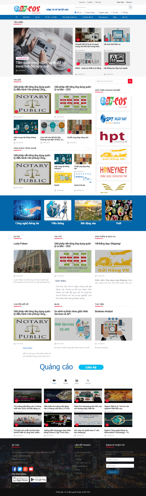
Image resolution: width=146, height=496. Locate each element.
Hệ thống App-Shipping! (107, 243)
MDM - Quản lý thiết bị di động (88, 68)
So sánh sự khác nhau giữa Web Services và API (71, 312)
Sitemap (98, 2)
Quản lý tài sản (79, 185)
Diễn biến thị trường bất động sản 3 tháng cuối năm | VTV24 (56, 407)
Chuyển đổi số (88, 17)
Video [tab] (54, 383)
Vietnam (82, 2)
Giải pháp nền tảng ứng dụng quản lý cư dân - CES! (72, 88)
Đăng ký (129, 2)
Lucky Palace (20, 243)
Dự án (37, 17)
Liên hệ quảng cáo (83, 452)
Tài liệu (125, 13)
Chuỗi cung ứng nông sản (77, 137)
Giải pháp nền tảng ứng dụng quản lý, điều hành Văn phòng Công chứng (32, 88)
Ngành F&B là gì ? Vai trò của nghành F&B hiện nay (116, 407)
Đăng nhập (120, 2)
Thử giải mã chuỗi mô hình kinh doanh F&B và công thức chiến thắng (27, 431)
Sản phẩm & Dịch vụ (69, 17)
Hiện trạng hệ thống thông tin (25, 138)
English (90, 2)
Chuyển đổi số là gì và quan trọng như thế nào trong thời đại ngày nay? (87, 45)
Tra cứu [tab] (88, 383)
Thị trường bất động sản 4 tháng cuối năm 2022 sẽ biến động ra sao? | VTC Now (27, 407)
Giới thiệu (26, 17)
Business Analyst (104, 311)
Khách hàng (90, 13)
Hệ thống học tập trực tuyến (116, 68)
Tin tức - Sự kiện (51, 17)
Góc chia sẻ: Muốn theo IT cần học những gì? (86, 431)
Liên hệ (124, 17)
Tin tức (115, 13)
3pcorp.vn (22, 459)
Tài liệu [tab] (65, 383)
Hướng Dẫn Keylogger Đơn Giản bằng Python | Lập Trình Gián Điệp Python (57, 431)
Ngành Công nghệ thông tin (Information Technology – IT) (116, 431)
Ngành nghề (103, 13)
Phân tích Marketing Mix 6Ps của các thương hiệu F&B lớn (88, 407)
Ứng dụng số (103, 17)
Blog (114, 17)
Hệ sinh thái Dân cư (112, 44)
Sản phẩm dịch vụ (83, 463)
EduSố (56, 185)
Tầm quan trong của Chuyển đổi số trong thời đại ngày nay (40, 64)
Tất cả (79, 13)
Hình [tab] (76, 383)
